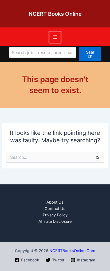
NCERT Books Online (55, 14)
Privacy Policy (55, 215)
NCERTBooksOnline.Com (72, 250)
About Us (55, 202)
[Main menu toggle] (55, 37)
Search (90, 54)
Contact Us (55, 208)
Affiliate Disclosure (55, 221)
